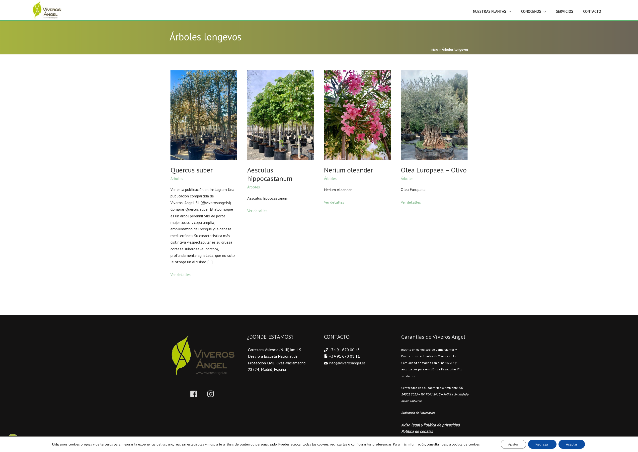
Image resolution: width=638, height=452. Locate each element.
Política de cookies (417, 431)
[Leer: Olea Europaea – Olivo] (434, 114)
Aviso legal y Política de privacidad (430, 424)
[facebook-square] (198, 394)
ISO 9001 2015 (430, 394)
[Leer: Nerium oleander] (357, 114)
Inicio (434, 49)
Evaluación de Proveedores (418, 413)
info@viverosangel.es (347, 362)
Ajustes (513, 444)
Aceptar (571, 444)
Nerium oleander (348, 169)
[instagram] (212, 394)
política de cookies (466, 444)
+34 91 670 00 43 (344, 349)
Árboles (176, 178)
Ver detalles (180, 275)
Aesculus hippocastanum (269, 174)
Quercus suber (191, 169)
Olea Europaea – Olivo (434, 169)
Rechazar (542, 444)
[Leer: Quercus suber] (203, 114)
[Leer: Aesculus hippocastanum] (280, 114)
